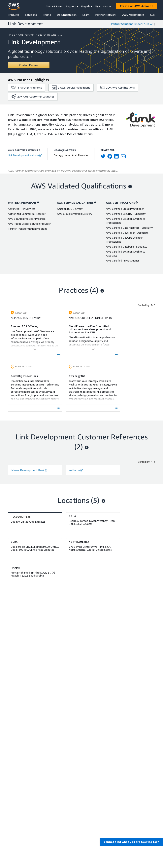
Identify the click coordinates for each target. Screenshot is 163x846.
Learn (85, 14)
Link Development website (23, 155)
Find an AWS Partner (21, 34)
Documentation (67, 14)
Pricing (47, 14)
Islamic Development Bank (27, 470)
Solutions (31, 14)
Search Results (47, 34)
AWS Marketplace (133, 14)
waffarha (74, 470)
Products (13, 14)
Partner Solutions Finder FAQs (130, 23)
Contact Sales (54, 6)
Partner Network (105, 14)
